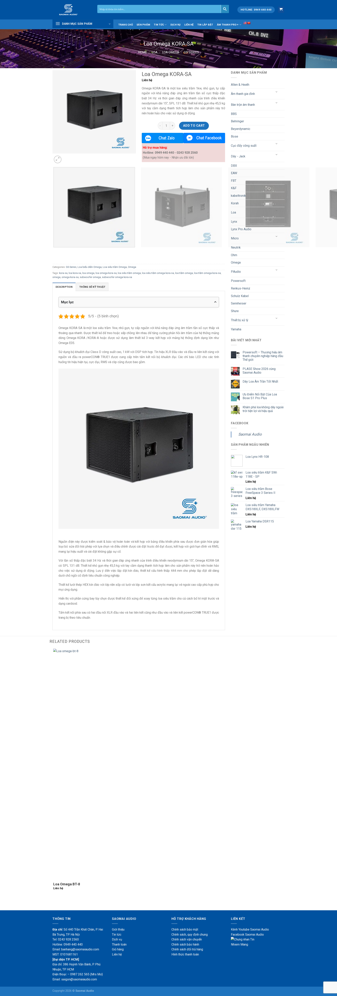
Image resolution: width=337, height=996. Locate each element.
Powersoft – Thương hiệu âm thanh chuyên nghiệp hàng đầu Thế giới (263, 356)
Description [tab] (64, 286)
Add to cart (194, 125)
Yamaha (236, 329)
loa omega (88, 273)
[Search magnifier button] (225, 9)
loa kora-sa (75, 273)
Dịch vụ (175, 24)
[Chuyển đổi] (277, 92)
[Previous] (54, 251)
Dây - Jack (238, 156)
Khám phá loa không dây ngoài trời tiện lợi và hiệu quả (263, 409)
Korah (235, 203)
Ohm (234, 255)
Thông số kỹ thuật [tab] (92, 286)
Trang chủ (125, 24)
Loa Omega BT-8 (66, 884)
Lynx (234, 221)
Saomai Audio (250, 434)
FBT (233, 181)
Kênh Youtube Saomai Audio (250, 929)
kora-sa (63, 273)
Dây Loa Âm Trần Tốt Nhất (260, 381)
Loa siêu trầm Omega (115, 267)
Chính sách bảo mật (184, 929)
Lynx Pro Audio (241, 229)
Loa (154, 52)
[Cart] (281, 9)
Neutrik (236, 247)
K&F (234, 188)
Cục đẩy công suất (243, 145)
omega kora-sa (70, 277)
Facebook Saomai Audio (247, 934)
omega (56, 277)
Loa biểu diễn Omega (90, 267)
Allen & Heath (240, 84)
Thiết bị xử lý (239, 320)
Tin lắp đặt (205, 24)
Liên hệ (189, 24)
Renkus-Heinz (240, 288)
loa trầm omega (184, 273)
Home (142, 52)
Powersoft (238, 281)
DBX (234, 166)
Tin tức (159, 24)
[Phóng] (57, 159)
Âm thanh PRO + (228, 24)
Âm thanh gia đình (243, 94)
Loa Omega (170, 52)
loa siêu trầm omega (129, 273)
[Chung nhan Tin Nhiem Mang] (245, 942)
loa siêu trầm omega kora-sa (158, 273)
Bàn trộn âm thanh (243, 105)
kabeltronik (238, 196)
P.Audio (236, 271)
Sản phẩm (143, 24)
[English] (245, 23)
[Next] (67, 157)
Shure (235, 311)
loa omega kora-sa (106, 273)
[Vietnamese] (248, 23)
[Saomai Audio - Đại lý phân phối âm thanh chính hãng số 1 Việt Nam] (71, 10)
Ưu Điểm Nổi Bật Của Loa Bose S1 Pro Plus (260, 396)
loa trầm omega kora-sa (207, 273)
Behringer (237, 121)
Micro (235, 238)
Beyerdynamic (240, 129)
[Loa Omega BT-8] (168, 764)
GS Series (191, 52)
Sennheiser (238, 303)
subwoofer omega (90, 277)
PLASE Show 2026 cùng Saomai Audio (259, 370)
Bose (234, 136)
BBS (234, 114)
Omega (132, 267)
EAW (234, 173)
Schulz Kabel (240, 296)
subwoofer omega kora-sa (117, 277)
